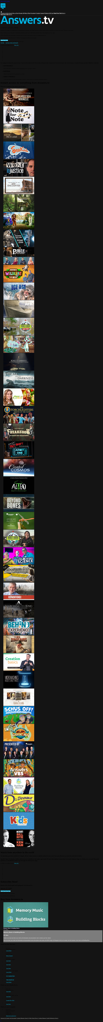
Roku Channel (9, 955)
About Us (27, 1018)
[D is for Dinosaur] (18, 811)
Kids (7, 13)
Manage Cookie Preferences (48, 1018)
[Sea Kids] (18, 158)
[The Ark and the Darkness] (18, 387)
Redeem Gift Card (49, 13)
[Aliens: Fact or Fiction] (18, 493)
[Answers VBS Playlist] (18, 776)
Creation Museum (20, 1018)
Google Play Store (10, 1000)
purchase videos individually (12, 42)
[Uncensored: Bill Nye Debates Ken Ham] (18, 846)
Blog (29, 13)
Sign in (63, 13)
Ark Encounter (13, 1018)
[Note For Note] (18, 123)
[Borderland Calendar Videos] (18, 705)
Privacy (36, 1018)
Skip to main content (5, 1)
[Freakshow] (18, 440)
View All (16, 45)
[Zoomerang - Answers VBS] (18, 740)
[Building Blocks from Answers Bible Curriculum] (18, 793)
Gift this (2, 42)
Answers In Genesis (5, 1018)
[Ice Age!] (18, 299)
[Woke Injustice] (18, 176)
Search (11, 13)
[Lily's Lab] (18, 352)
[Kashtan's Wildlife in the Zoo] (18, 281)
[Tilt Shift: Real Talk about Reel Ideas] (18, 458)
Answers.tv (3, 13)
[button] (1, 11)
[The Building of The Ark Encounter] (18, 193)
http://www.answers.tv (11, 1015)
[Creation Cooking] (18, 405)
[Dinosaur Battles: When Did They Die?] (18, 211)
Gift (23, 13)
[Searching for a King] (18, 617)
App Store (8, 960)
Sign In (10, 14)
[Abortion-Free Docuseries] (18, 582)
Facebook (33, 13)
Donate (20, 13)
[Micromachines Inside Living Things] (18, 687)
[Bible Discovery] (18, 264)
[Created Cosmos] (18, 476)
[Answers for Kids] (18, 829)
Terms (33, 1018)
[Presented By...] (18, 758)
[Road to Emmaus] (18, 370)
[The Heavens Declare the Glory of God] (18, 246)
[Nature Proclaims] (18, 140)
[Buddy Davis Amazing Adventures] (18, 652)
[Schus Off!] (18, 723)
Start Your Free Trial (6, 891)
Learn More (8, 950)
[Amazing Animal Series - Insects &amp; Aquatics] (18, 529)
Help (30, 1018)
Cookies (40, 1018)
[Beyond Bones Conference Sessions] (18, 511)
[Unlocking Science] (18, 564)
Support (42, 13)
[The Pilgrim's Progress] (18, 229)
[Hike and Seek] (18, 546)
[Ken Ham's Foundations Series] (18, 599)
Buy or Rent (16, 13)
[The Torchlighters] (18, 423)
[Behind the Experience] (18, 634)
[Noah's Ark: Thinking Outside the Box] (18, 317)
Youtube (38, 13)
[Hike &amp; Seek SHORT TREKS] (18, 334)
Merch (26, 13)
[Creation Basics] (18, 670)
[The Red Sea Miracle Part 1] (18, 105)
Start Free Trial (4, 40)
